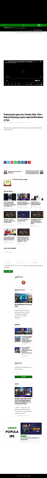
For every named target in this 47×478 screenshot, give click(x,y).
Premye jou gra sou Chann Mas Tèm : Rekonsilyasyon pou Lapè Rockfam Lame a (32, 172)
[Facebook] (17, 30)
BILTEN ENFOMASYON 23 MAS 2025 (23, 305)
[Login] (31, 30)
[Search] (41, 25)
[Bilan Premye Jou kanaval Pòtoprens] (5, 172)
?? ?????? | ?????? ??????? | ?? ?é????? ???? (30, 439)
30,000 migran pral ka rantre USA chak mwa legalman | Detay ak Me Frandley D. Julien (23, 239)
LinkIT (29, 475)
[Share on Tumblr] (25, 162)
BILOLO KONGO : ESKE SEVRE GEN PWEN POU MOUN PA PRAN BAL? (9, 238)
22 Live (13, 32)
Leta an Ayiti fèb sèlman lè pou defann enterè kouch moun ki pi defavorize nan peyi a (27, 351)
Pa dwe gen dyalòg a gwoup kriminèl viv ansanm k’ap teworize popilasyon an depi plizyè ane (27, 339)
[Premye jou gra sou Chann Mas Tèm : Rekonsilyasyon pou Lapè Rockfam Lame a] (41, 172)
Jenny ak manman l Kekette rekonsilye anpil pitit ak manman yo (23, 203)
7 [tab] (25, 415)
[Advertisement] (23, 12)
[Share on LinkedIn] (22, 162)
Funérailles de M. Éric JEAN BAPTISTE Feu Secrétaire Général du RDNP (36, 221)
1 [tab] (18, 415)
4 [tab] (21, 415)
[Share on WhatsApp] (15, 162)
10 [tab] (28, 415)
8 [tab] (26, 415)
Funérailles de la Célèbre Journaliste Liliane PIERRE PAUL (36, 203)
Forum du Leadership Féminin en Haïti (22, 220)
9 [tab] (27, 415)
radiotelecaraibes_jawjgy (10, 122)
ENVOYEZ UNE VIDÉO (38, 30)
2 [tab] (19, 415)
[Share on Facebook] (5, 162)
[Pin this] (29, 162)
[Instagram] (24, 30)
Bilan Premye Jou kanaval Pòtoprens (14, 172)
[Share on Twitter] (8, 162)
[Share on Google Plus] (12, 162)
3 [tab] (20, 415)
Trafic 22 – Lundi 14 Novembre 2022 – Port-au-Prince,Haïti (9, 221)
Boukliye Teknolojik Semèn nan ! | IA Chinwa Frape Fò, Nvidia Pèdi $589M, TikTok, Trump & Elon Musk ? (23, 401)
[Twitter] (20, 30)
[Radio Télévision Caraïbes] (23, 25)
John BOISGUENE (19, 307)
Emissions (9, 32)
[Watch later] (27, 30)
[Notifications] (29, 30)
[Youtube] (22, 30)
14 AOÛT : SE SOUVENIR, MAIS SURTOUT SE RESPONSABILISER (20, 27)
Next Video (41, 169)
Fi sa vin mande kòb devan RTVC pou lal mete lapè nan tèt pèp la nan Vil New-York (10, 204)
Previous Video (6, 169)
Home (5, 32)
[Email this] (18, 162)
